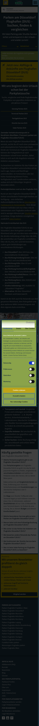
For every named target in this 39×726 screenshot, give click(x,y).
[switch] (32, 369)
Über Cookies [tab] (30, 328)
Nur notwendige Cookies (19, 402)
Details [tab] (18, 328)
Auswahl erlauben (19, 396)
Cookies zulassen (19, 390)
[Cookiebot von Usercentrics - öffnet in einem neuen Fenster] (26, 323)
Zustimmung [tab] (7, 328)
